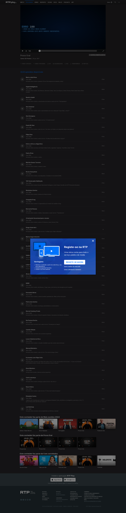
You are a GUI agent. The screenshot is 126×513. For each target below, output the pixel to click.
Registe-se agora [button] (74, 262)
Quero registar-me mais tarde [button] (72, 266)
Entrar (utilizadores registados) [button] (72, 269)
